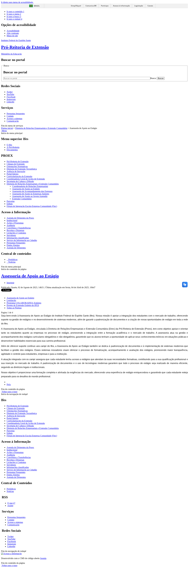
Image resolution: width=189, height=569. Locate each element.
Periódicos (12, 259)
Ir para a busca (14, 16)
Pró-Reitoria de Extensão (18, 161)
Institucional (12, 220)
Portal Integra (12, 174)
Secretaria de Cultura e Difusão (20, 181)
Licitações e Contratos (16, 233)
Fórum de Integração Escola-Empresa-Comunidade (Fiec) (32, 206)
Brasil (37, 6)
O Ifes (9, 145)
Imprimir (10, 283)
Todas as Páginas (14, 308)
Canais (150, 6)
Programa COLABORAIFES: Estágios (24, 303)
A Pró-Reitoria (13, 147)
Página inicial (7, 128)
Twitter (10, 536)
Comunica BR (91, 6)
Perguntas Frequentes (16, 243)
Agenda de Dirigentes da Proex (20, 218)
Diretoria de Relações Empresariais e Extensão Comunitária (41, 128)
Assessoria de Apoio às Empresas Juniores (30, 194)
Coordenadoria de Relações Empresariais (30, 186)
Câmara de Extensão (16, 164)
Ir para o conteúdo (15, 11)
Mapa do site (12, 36)
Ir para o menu (14, 14)
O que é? (11, 503)
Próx (9, 384)
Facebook (11, 541)
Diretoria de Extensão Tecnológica (22, 169)
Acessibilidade (13, 31)
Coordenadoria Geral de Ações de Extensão (26, 179)
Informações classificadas (18, 238)
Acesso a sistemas (14, 118)
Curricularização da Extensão (19, 176)
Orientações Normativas (17, 166)
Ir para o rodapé (14, 19)
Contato (10, 116)
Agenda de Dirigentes (16, 248)
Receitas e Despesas (15, 230)
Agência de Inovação (16, 171)
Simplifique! (76, 6)
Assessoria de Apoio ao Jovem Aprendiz (29, 196)
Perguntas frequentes (16, 113)
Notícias (11, 262)
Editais (10, 204)
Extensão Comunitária (22, 199)
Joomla (43, 558)
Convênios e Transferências (19, 228)
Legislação (138, 6)
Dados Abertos (13, 245)
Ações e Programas (15, 223)
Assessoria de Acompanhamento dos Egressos (32, 191)
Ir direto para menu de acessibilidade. (17, 2)
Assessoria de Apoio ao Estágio (26, 189)
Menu (4, 131)
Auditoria (11, 225)
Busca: (153, 78)
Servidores (11, 235)
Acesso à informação (121, 6)
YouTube (11, 539)
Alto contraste (13, 33)
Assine (10, 505)
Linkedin (11, 546)
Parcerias (11, 201)
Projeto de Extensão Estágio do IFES (23, 305)
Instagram (11, 544)
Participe (104, 6)
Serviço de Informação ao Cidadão (22, 240)
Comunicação (13, 121)
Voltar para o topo (9, 391)
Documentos (12, 150)
